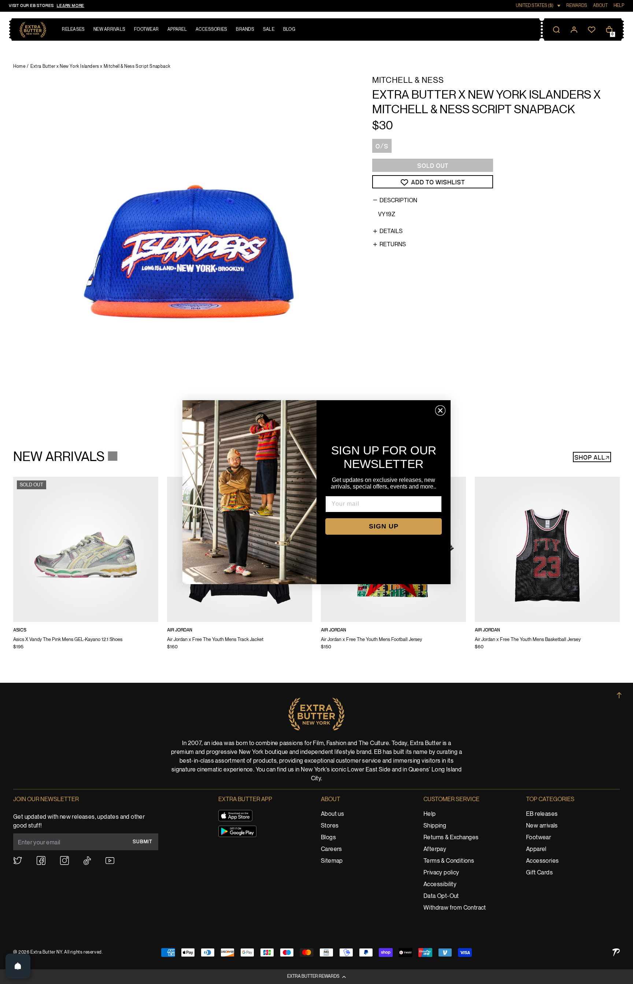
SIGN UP (384, 526)
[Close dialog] (440, 410)
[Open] (17, 966)
